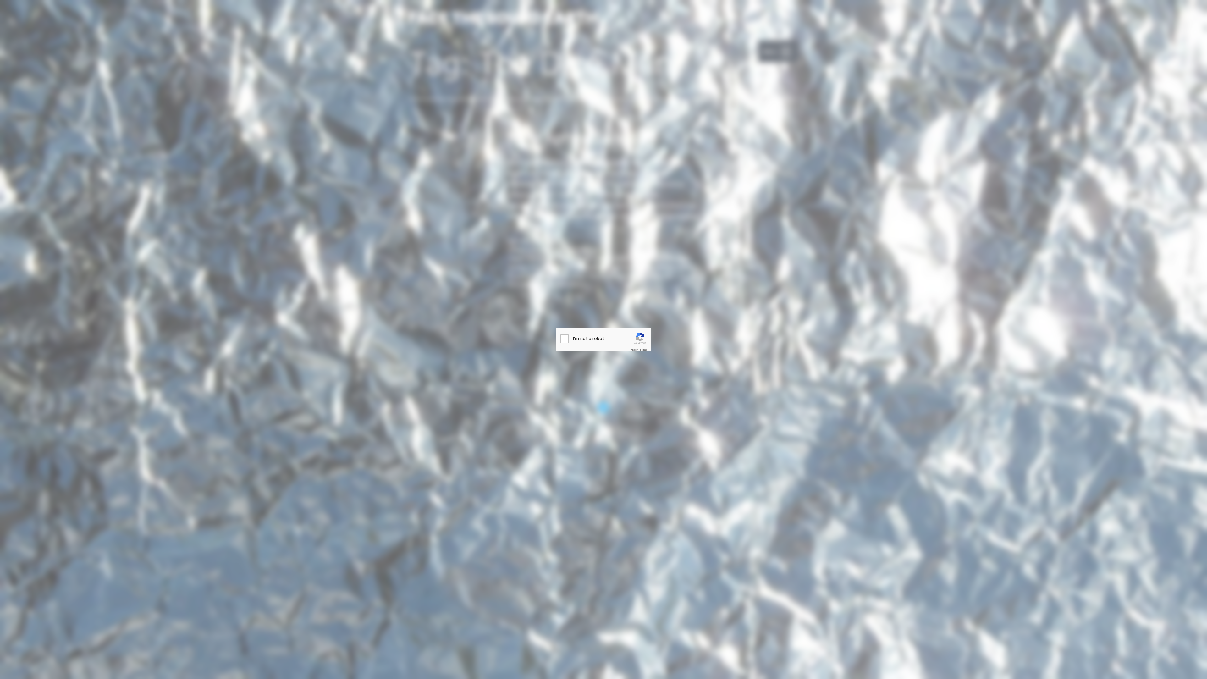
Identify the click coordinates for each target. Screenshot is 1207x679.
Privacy (634, 349)
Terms (643, 349)
